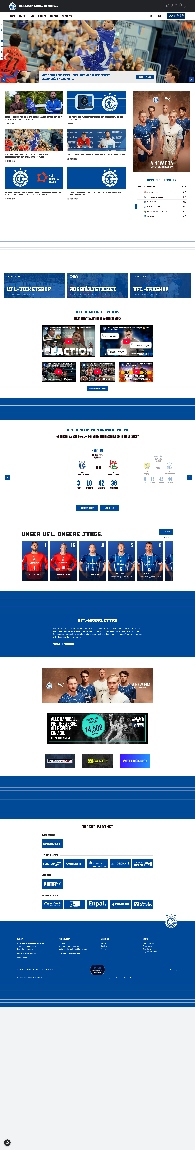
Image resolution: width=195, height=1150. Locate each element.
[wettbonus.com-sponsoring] (135, 755)
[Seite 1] (164, 537)
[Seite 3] (168, 537)
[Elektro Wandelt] (52, 843)
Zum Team (166, 532)
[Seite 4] (170, 537)
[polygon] (120, 904)
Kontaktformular (77, 953)
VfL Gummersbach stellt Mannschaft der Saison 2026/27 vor (96, 155)
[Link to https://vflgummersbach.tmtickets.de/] (161, 16)
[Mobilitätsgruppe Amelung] (142, 863)
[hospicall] (120, 863)
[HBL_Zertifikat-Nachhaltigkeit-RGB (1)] (97, 965)
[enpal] (97, 904)
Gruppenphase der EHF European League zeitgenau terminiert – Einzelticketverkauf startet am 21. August (34, 193)
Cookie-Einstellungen (172, 970)
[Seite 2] (166, 537)
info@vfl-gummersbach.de (26, 953)
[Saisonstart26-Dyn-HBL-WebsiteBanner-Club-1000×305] (97, 713)
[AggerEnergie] (52, 904)
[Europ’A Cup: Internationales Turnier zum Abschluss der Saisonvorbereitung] (96, 178)
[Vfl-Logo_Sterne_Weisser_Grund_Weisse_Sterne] (13, 2)
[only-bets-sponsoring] (97, 755)
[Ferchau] (52, 863)
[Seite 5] (172, 537)
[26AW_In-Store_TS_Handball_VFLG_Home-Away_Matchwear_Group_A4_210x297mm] (161, 92)
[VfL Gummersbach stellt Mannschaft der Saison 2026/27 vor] (96, 140)
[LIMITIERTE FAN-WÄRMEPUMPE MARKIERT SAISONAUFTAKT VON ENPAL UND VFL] (96, 102)
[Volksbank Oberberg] (142, 904)
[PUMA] (52, 884)
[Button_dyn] (176, 14)
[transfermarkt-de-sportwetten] (60, 755)
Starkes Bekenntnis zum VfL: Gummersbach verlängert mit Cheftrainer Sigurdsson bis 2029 (33, 118)
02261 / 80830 (22, 958)
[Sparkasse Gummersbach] (97, 863)
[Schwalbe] (74, 863)
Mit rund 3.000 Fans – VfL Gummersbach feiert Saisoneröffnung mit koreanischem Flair (27, 156)
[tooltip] (1, 19)
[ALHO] (74, 904)
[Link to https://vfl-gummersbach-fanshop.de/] (151, 16)
